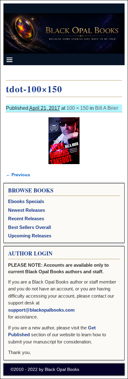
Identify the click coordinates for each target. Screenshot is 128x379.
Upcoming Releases (29, 235)
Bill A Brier (106, 108)
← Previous (18, 174)
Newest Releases (26, 210)
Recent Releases (26, 218)
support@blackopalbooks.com (41, 310)
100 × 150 (77, 108)
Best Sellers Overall (29, 227)
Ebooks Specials (26, 201)
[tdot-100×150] (64, 140)
